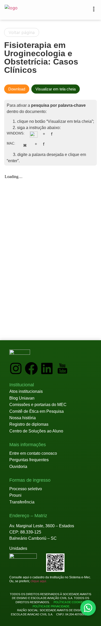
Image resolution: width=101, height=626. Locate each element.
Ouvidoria (18, 466)
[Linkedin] (46, 368)
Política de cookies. (69, 602)
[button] (21, 385)
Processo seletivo (25, 489)
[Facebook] (31, 368)
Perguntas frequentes (29, 460)
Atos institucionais (26, 391)
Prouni (15, 495)
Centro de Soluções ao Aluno (36, 431)
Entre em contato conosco (33, 453)
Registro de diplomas (28, 424)
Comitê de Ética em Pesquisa (36, 411)
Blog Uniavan (21, 398)
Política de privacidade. (50, 606)
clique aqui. (39, 581)
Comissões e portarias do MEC (38, 404)
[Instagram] (15, 368)
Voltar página (22, 32)
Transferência (21, 502)
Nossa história (22, 418)
